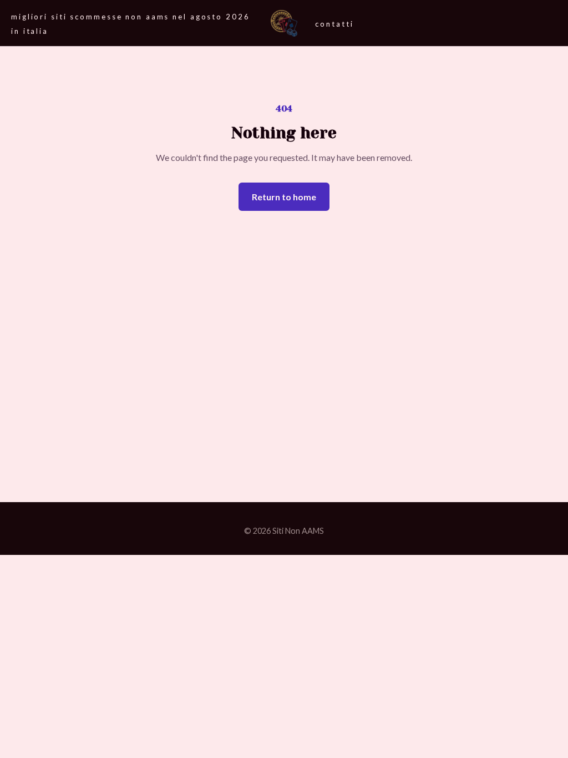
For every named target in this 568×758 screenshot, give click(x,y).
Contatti (334, 23)
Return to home (284, 196)
